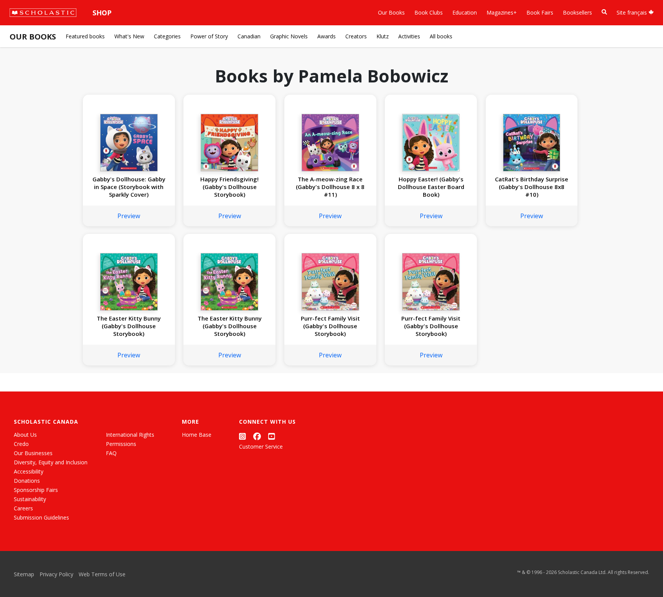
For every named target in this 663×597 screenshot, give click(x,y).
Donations (27, 480)
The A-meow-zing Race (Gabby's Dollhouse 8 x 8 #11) (330, 186)
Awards (326, 36)
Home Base (196, 434)
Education (464, 12)
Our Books (391, 12)
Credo (21, 443)
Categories (167, 36)
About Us (25, 434)
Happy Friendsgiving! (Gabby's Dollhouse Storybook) (229, 186)
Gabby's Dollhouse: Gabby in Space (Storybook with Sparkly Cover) (128, 186)
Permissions (121, 443)
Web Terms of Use (102, 574)
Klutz (382, 36)
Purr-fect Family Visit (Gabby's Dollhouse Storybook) (330, 325)
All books (441, 36)
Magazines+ (502, 12)
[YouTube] (271, 436)
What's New (129, 36)
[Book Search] (604, 12)
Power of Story (209, 36)
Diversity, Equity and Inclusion (50, 462)
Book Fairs (539, 12)
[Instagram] (242, 436)
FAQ (111, 453)
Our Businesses (33, 453)
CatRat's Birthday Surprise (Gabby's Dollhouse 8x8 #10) (531, 186)
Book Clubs (428, 12)
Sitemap (24, 574)
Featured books (85, 36)
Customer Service (261, 446)
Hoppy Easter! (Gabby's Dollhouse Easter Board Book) (431, 186)
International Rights (130, 434)
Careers (23, 508)
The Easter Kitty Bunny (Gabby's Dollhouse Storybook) (129, 325)
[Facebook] (257, 436)
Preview (128, 216)
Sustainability (30, 499)
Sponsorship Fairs (36, 489)
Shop (102, 12)
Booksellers (577, 12)
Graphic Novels (289, 36)
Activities (409, 36)
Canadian (249, 36)
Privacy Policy (56, 574)
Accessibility (28, 471)
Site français (632, 12)
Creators (356, 36)
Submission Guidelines (41, 517)
